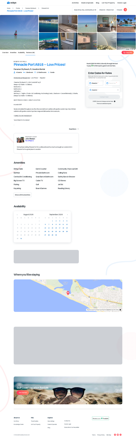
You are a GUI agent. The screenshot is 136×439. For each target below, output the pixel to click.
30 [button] (17, 238)
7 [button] (35, 224)
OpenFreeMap (94, 309)
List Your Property (108, 3)
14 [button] (35, 228)
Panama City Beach (30, 8)
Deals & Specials (87, 3)
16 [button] (17, 231)
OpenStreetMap (115, 309)
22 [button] (39, 231)
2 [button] (17, 224)
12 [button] (28, 228)
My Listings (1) (29, 141)
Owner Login (121, 3)
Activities (75, 3)
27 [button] (32, 235)
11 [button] (24, 228)
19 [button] (28, 231)
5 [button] (28, 224)
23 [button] (17, 235)
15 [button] (39, 228)
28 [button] (35, 235)
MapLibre (89, 309)
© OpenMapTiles (102, 309)
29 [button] (39, 235)
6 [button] (45, 224)
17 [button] (21, 231)
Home (8, 8)
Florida (18, 8)
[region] (68, 295)
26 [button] (28, 235)
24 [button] (21, 235)
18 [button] (24, 231)
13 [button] (32, 228)
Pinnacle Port (45, 8)
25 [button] (24, 235)
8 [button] (39, 224)
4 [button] (24, 224)
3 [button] (59, 221)
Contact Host (104, 97)
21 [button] (35, 231)
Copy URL (129, 52)
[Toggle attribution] (120, 310)
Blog (97, 3)
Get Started (23, 392)
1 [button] (39, 221)
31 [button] (21, 238)
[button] (16, 214)
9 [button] (17, 228)
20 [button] (32, 231)
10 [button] (21, 228)
